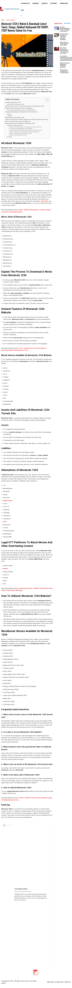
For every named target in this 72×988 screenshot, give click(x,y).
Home (2, 20)
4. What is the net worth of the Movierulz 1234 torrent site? (24, 131)
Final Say (9, 136)
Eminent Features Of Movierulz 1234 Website (18, 108)
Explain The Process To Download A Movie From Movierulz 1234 (24, 106)
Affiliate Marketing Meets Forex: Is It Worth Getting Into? (65, 29)
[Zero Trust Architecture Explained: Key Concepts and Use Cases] (56, 49)
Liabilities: (10, 115)
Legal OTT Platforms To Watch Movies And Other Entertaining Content (26, 119)
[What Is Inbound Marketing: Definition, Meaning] (56, 64)
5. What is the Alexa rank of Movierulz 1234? (20, 133)
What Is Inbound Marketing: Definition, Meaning (65, 65)
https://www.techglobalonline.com (22, 891)
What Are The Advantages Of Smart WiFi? (64, 44)
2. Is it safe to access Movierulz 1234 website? (21, 128)
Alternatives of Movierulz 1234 (14, 117)
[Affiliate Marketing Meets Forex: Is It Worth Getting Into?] (56, 28)
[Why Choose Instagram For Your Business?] (56, 71)
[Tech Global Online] (7, 894)
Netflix (5, 568)
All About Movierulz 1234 (13, 102)
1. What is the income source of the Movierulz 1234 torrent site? (25, 127)
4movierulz (44, 201)
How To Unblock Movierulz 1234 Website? (18, 121)
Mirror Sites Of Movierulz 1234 (15, 104)
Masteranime (7, 500)
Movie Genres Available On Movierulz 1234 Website (21, 110)
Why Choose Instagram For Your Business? (64, 71)
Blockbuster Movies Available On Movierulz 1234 (20, 123)
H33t (5, 521)
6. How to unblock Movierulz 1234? (18, 135)
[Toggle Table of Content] (46, 99)
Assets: (9, 113)
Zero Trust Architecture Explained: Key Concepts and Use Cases (64, 50)
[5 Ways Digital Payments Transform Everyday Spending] (56, 35)
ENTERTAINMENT (10, 20)
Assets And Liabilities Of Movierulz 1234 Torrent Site (21, 112)
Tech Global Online (20, 889)
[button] (21, 16)
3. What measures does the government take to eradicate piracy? (25, 130)
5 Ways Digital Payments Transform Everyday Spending (64, 36)
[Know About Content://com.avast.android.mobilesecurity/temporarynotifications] (56, 57)
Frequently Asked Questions (15, 125)
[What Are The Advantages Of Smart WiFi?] (56, 43)
